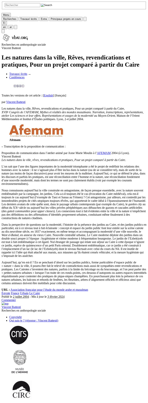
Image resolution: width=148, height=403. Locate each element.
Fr (4, 23)
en (4, 27)
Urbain (24, 293)
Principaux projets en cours (66, 19)
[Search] (3, 31)
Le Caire (34, 293)
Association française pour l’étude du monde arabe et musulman (49, 289)
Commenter (9, 300)
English (48, 95)
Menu (6, 14)
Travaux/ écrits (28, 19)
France (15, 293)
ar (11, 27)
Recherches (9, 19)
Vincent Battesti (15, 102)
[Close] (85, 19)
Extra (44, 19)
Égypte (6, 293)
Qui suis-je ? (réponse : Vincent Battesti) (33, 320)
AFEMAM (104, 153)
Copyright (15, 317)
